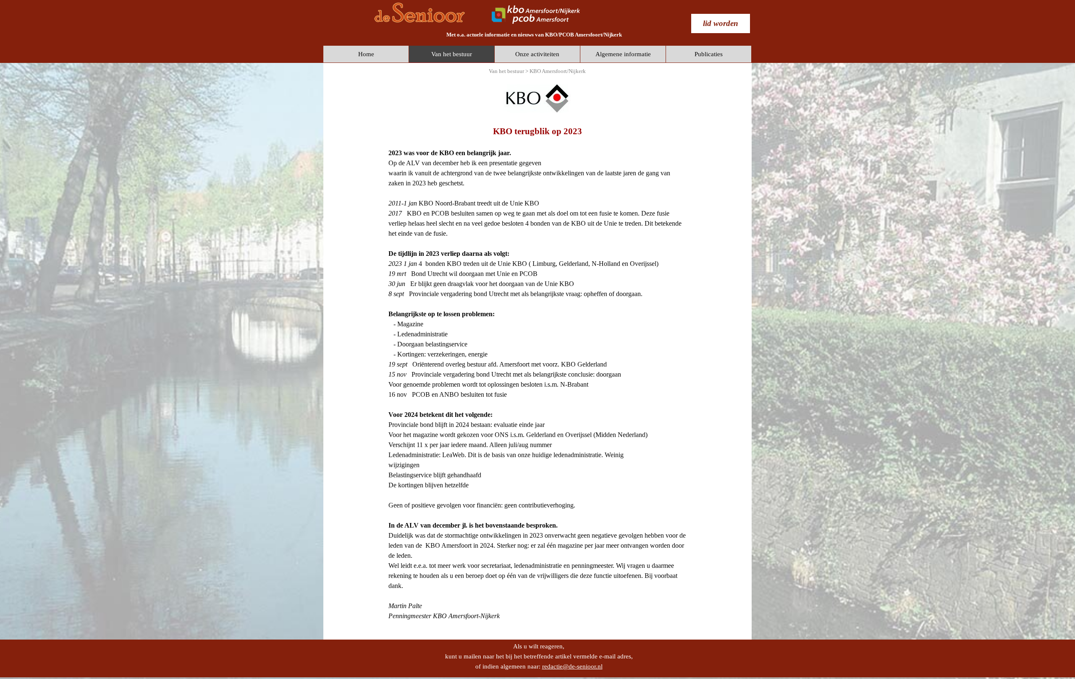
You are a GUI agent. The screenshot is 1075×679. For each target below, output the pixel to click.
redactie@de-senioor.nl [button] (572, 666)
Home (366, 54)
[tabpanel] (534, 34)
